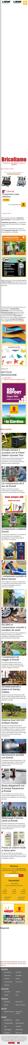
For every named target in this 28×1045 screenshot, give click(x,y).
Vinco (7, 200)
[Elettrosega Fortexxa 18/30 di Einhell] (14, 809)
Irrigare (6, 995)
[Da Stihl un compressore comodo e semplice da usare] (14, 615)
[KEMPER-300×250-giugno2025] (14, 551)
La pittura (6, 985)
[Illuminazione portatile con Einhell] (14, 746)
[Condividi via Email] (22, 213)
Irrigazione (7, 1033)
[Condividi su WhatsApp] (20, 213)
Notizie (6, 1005)
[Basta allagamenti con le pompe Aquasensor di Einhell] (14, 776)
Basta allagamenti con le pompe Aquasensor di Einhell (13, 788)
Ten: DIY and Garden (19, 1012)
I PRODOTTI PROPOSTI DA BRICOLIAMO (14, 379)
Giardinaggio (7, 1029)
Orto (17, 995)
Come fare (18, 972)
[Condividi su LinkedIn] (18, 213)
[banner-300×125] (6, 2)
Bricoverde (5, 989)
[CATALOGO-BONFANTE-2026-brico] (14, 334)
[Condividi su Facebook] (13, 213)
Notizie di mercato (9, 1011)
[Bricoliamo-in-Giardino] (14, 414)
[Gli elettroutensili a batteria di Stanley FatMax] (14, 678)
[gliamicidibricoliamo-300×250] (14, 503)
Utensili (12, 168)
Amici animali (7, 972)
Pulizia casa (19, 1033)
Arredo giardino (8, 1023)
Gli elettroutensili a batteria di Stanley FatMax (11, 689)
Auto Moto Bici (20, 1023)
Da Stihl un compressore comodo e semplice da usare (14, 627)
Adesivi (17, 1020)
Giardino (18, 992)
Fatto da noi (7, 975)
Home (2, 168)
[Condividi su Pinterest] (15, 213)
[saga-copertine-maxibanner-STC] (14, 392)
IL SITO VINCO (7, 378)
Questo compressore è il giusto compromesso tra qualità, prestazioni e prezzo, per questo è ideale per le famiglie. (13, 490)
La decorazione (8, 982)
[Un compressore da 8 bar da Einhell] (14, 474)
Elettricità (18, 1026)
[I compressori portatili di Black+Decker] (14, 567)
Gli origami (19, 975)
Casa (5, 1026)
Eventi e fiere (19, 1001)
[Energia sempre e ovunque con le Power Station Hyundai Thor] (14, 440)
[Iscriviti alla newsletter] (14, 883)
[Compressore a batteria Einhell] (14, 520)
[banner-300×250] (14, 598)
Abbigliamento (8, 1020)
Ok (18, 1042)
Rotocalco (4, 998)
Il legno (18, 978)
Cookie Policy (11, 1042)
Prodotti (7, 168)
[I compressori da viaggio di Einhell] (14, 648)
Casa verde (7, 992)
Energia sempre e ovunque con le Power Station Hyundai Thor (13, 453)
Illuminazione (19, 1029)
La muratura (19, 982)
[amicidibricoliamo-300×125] (14, 908)
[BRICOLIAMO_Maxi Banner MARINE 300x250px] (14, 267)
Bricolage (4, 969)
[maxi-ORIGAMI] (14, 355)
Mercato (4, 1008)
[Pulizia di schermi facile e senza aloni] (14, 839)
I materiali (7, 978)
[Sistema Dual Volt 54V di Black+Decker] (14, 711)
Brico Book (7, 1001)
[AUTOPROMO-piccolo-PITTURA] (14, 919)
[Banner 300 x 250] (14, 245)
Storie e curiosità (20, 1005)
